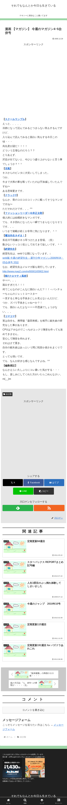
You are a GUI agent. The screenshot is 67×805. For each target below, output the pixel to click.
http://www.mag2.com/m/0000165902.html (25, 271)
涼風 (7, 168)
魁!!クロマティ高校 (15, 276)
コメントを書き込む (33, 710)
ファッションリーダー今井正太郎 (23, 213)
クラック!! (11, 195)
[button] (44, 491)
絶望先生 (10, 249)
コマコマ (10, 316)
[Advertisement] (33, 80)
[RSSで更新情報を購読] (49, 508)
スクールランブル (15, 119)
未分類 (9, 394)
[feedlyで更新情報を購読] (17, 508)
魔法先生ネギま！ (15, 235)
